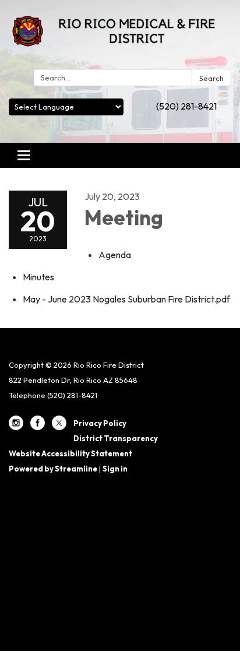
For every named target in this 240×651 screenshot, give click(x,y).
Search (211, 78)
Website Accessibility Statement (70, 453)
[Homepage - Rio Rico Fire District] (120, 36)
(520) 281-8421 (186, 106)
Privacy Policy (99, 423)
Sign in (115, 468)
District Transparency (115, 438)
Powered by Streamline (53, 468)
